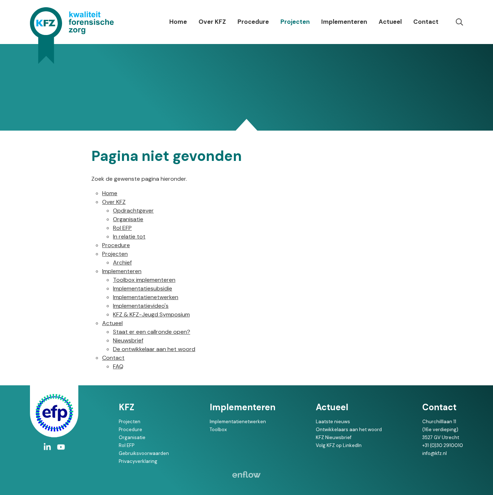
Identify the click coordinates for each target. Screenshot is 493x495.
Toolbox (218, 429)
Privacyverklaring (138, 461)
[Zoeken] (459, 22)
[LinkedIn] (47, 447)
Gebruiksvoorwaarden (144, 453)
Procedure (253, 22)
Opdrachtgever (133, 210)
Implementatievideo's (141, 306)
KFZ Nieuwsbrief (334, 437)
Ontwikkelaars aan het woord (349, 429)
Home (178, 22)
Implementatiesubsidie (142, 288)
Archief (122, 262)
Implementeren (344, 22)
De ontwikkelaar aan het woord (154, 349)
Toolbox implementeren (144, 280)
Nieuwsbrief (128, 340)
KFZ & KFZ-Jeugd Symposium (151, 314)
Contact (426, 22)
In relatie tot (129, 236)
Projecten (295, 22)
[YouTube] (61, 447)
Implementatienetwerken (145, 297)
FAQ (118, 366)
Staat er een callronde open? (151, 332)
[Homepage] (72, 35)
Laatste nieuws (333, 422)
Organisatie (128, 219)
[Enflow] (246, 474)
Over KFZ (212, 22)
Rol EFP (122, 228)
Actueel (390, 22)
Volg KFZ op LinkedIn (339, 445)
